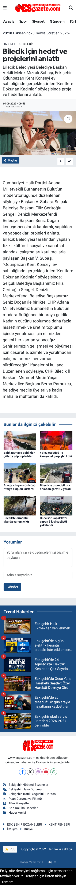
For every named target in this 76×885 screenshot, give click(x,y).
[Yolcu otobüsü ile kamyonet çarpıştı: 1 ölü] (56, 440)
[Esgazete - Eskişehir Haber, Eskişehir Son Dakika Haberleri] (38, 8)
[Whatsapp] (53, 771)
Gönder (12, 587)
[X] (30, 771)
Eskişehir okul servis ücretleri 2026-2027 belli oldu (38, 33)
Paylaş (13, 160)
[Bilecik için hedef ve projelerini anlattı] (38, 133)
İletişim (12, 829)
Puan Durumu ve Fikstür (25, 799)
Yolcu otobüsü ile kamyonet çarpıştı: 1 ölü (56, 454)
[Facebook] (22, 771)
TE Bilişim (49, 862)
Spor (23, 21)
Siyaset (38, 21)
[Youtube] (45, 771)
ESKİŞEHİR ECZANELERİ (24, 824)
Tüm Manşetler (19, 803)
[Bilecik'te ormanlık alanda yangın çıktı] (20, 505)
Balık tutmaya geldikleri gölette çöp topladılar (19, 454)
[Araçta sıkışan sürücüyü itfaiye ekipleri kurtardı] (20, 473)
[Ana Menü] (5, 8)
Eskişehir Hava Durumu (25, 789)
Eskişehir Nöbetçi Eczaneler (28, 785)
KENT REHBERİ (59, 824)
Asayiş (8, 21)
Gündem (57, 21)
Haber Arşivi (17, 812)
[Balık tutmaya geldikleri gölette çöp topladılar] (20, 440)
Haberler (10, 44)
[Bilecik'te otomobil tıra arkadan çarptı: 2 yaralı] (56, 473)
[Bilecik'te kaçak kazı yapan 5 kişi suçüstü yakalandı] (56, 505)
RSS (12, 849)
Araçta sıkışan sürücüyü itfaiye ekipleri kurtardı (19, 487)
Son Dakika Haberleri (23, 808)
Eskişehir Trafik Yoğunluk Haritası (33, 794)
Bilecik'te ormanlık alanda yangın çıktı (16, 519)
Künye (28, 829)
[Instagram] (38, 771)
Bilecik (28, 44)
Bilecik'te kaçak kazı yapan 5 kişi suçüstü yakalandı (53, 521)
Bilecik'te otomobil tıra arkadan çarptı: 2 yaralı (55, 487)
